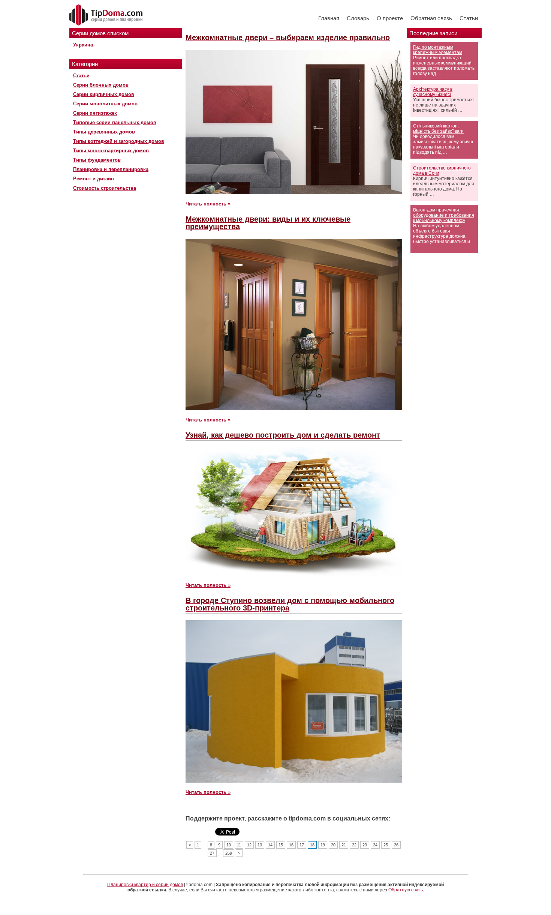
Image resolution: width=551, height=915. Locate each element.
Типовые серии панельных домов (114, 122)
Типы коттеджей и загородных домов (118, 141)
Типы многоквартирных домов (111, 150)
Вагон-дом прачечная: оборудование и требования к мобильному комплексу (443, 215)
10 (228, 845)
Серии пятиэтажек (95, 113)
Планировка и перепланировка (110, 169)
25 (385, 845)
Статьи (469, 18)
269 (228, 853)
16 (291, 845)
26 (396, 845)
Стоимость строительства (104, 188)
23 (364, 845)
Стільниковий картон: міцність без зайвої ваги (438, 128)
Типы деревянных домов (104, 132)
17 (301, 845)
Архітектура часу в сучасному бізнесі (432, 92)
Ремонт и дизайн (93, 179)
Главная (328, 18)
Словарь (358, 18)
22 (354, 845)
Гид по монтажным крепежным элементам (437, 50)
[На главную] (106, 15)
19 (322, 845)
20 (333, 845)
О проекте (390, 18)
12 (249, 845)
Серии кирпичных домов (103, 94)
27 (212, 853)
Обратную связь (405, 889)
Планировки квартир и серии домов (145, 884)
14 (270, 845)
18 (312, 845)
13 (260, 845)
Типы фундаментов (97, 160)
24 (375, 845)
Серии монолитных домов (105, 103)
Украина (83, 45)
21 (343, 845)
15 (280, 845)
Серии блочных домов (101, 85)
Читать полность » (208, 204)
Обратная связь (431, 18)
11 (239, 845)
